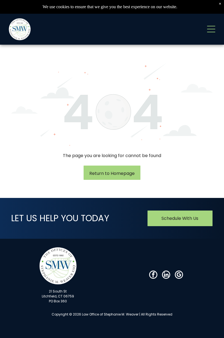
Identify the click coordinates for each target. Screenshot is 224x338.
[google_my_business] (179, 275)
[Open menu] (211, 29)
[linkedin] (166, 275)
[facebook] (153, 275)
